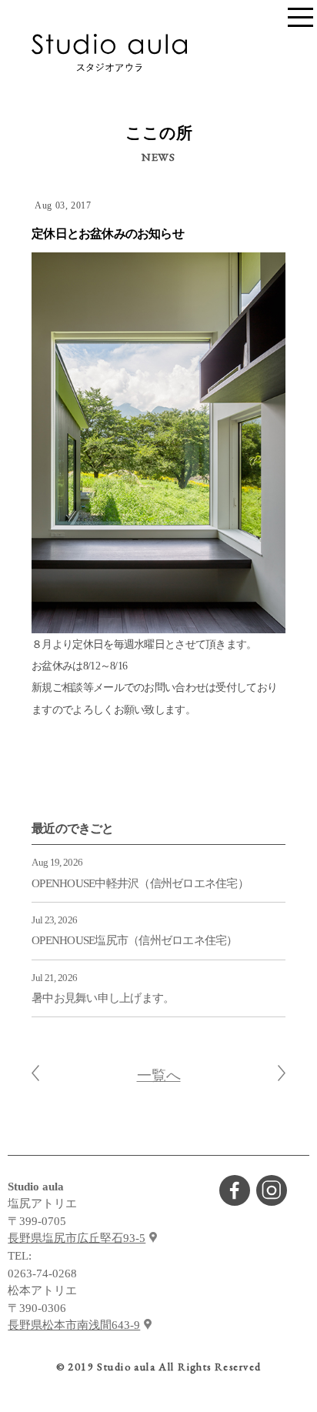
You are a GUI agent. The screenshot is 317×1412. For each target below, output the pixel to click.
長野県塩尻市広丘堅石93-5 (76, 1238)
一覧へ (159, 1075)
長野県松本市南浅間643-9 (74, 1325)
